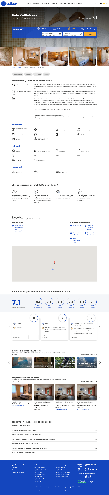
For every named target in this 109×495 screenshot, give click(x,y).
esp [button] (106, 3)
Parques (54, 3)
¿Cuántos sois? (67, 33)
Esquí (28, 3)
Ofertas (46, 74)
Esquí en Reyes (38, 481)
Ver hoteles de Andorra (88, 354)
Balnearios (45, 3)
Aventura (63, 3)
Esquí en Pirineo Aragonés (63, 472)
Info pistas (36, 3)
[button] (54, 262)
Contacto (15, 467)
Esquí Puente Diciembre (40, 470)
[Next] (94, 29)
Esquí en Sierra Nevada (62, 476)
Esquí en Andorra (60, 467)
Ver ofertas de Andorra (88, 381)
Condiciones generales (64, 490)
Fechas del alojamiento (48, 33)
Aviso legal (29, 490)
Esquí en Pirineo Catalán (62, 474)
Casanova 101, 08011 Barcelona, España (59, 487)
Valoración (38, 74)
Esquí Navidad (38, 472)
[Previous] (33, 29)
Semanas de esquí (39, 476)
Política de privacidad (39, 490)
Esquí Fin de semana (39, 467)
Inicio (14, 68)
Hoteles (70, 3)
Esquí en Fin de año (39, 479)
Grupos (78, 3)
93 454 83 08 (77, 487)
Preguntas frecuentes (18, 472)
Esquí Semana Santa (39, 474)
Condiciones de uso (76, 490)
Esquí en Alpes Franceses (63, 470)
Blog (13, 470)
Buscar (90, 34)
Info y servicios (18, 74)
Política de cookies (51, 490)
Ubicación (28, 74)
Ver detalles (33, 337)
